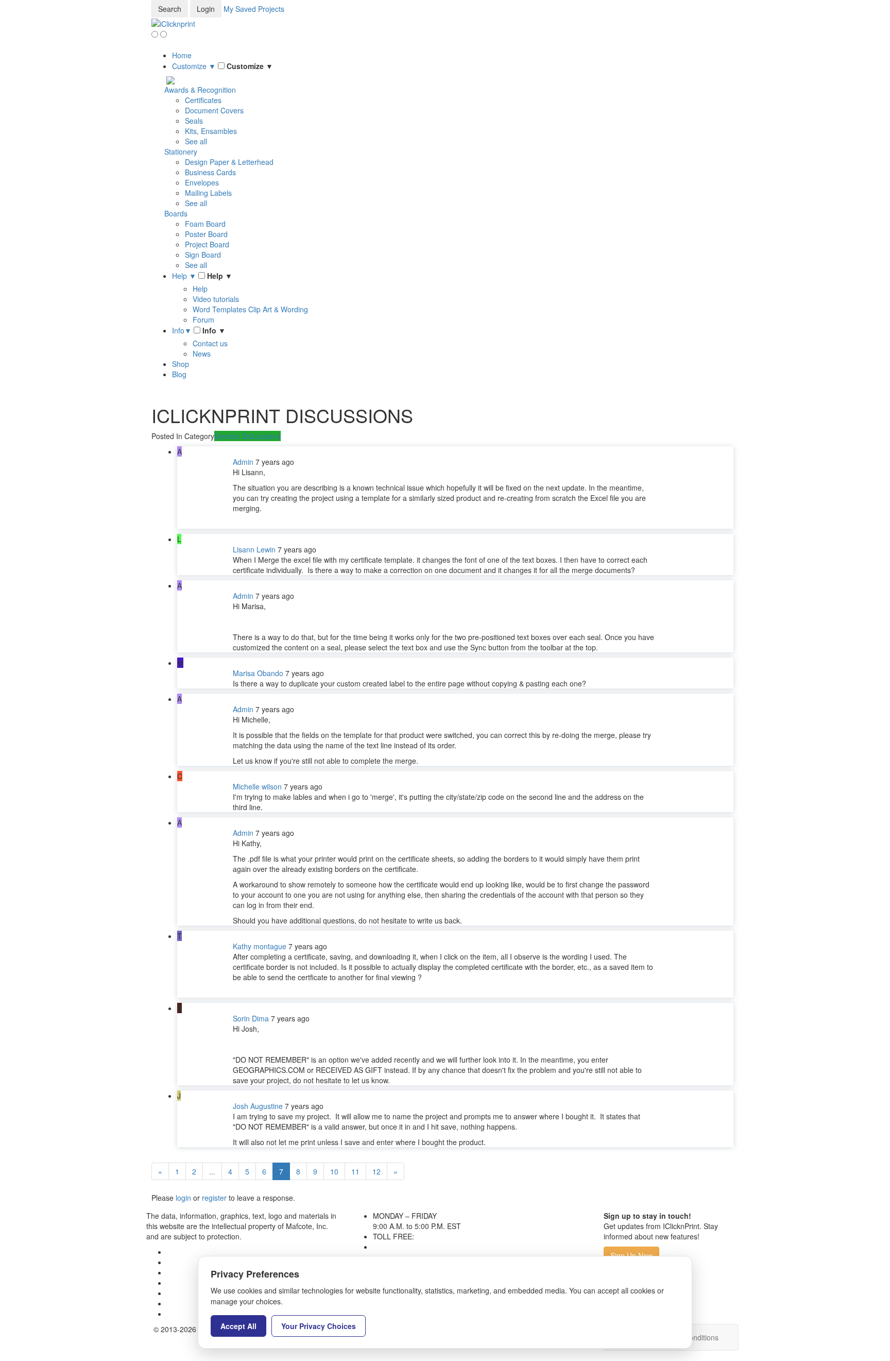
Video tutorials (216, 299)
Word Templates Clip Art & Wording (250, 309)
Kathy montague (259, 946)
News (202, 353)
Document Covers (214, 110)
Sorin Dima (251, 1018)
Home (182, 55)
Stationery (180, 151)
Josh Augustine (258, 1106)
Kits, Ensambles (211, 131)
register (214, 1197)
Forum (203, 319)
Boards (175, 213)
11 (355, 1171)
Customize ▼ (194, 66)
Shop (180, 364)
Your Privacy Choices (318, 1326)
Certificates (203, 100)
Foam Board (205, 224)
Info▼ (182, 330)
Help (200, 288)
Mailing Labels (208, 193)
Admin (243, 462)
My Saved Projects (254, 9)
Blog (179, 374)
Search (169, 9)
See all (196, 141)
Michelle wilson (257, 786)
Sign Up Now (631, 1255)
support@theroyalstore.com (418, 1246)
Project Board (207, 244)
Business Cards (210, 172)
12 (376, 1171)
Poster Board (206, 234)
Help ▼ (184, 276)
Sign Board (203, 254)
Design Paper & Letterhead (229, 162)
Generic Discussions (247, 436)
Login (206, 9)
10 (334, 1171)
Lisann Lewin (254, 549)
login (183, 1197)
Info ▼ (214, 330)
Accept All (238, 1326)
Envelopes (202, 182)
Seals (194, 120)
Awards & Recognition (200, 90)
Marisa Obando (258, 673)
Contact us (210, 343)
